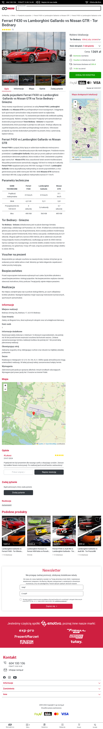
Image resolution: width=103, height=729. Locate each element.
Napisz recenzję (49, 472)
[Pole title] (34, 53)
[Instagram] (9, 677)
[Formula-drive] (76, 631)
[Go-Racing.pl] (8, 8)
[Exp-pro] (27, 631)
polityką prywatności (60, 601)
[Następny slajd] (62, 53)
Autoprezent (7, 505)
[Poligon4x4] (76, 637)
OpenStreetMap (87, 157)
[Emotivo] (51, 623)
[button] (92, 129)
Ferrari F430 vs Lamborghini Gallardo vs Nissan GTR (51, 15)
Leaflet (76, 157)
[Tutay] (76, 642)
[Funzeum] (27, 642)
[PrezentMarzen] (27, 636)
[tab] (9, 80)
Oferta (13, 15)
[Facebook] (4, 677)
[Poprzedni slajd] (5, 53)
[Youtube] (15, 677)
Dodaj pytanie (18, 492)
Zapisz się (50, 606)
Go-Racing (5, 15)
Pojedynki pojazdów (24, 15)
